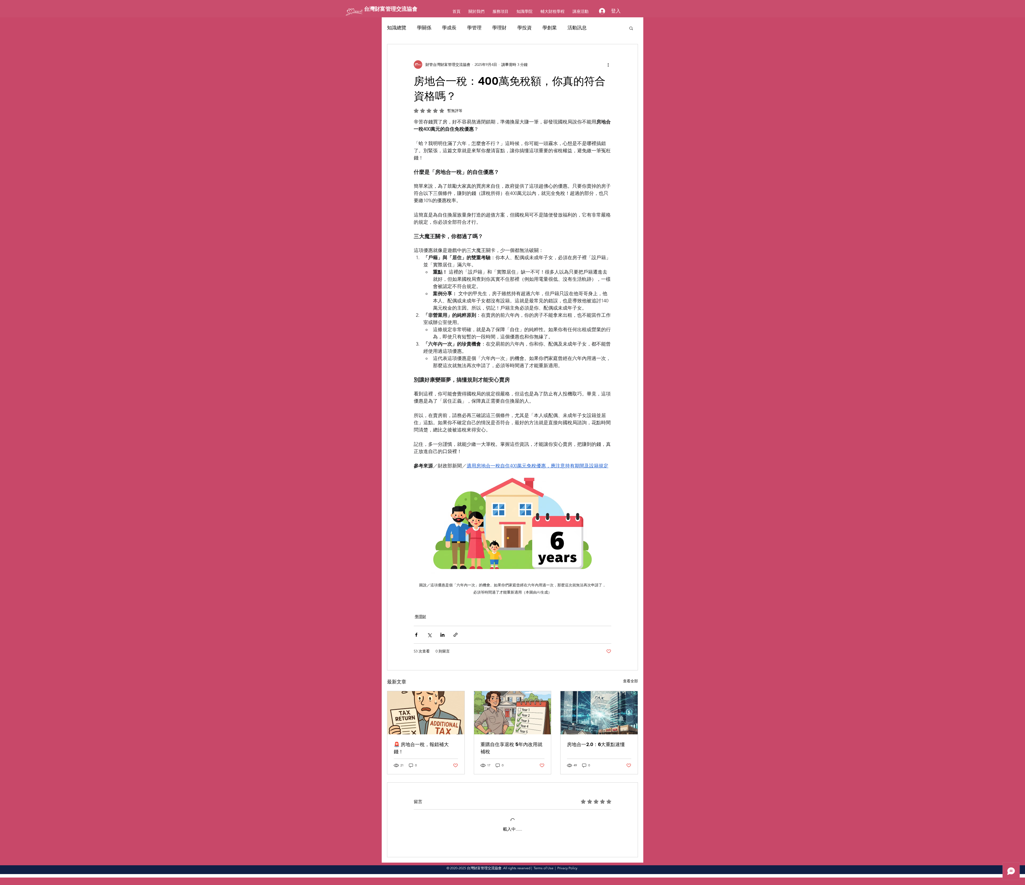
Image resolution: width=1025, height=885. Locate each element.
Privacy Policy (567, 868)
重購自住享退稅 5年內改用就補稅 (511, 748)
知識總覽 (396, 28)
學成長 (449, 28)
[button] (631, 28)
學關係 (424, 28)
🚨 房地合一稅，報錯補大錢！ (421, 748)
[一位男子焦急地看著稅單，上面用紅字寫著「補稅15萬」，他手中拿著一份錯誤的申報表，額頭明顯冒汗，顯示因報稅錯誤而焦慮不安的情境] (425, 712)
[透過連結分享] (455, 634)
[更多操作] (608, 64)
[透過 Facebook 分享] (416, 634)
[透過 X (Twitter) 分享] (429, 634)
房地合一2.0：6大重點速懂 (596, 744)
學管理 (474, 28)
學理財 (499, 28)
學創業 (549, 28)
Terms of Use (543, 868)
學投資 (524, 28)
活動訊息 (577, 28)
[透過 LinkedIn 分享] (442, 634)
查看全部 (630, 681)
